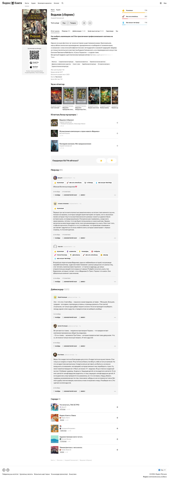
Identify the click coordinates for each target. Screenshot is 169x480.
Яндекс (146, 477)
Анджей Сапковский (57, 18)
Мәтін (53, 9)
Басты (27, 3)
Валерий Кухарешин (67, 123)
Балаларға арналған (45, 3)
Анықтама (72, 474)
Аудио (33, 3)
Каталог (56, 3)
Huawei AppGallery (30, 72)
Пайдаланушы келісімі (10, 474)
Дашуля (60, 178)
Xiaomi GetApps (40, 72)
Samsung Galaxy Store (37, 71)
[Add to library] (117, 123)
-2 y (80, 203)
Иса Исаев (61, 354)
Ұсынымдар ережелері (59, 474)
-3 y (74, 178)
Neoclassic (58, 77)
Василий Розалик (64, 133)
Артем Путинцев (63, 326)
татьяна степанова (63, 203)
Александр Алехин (79, 123)
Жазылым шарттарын (42, 474)
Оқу (64, 23)
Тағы (52, 57)
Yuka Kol (60, 246)
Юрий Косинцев (62, 297)
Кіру (165, 3)
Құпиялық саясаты (26, 474)
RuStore (28, 71)
